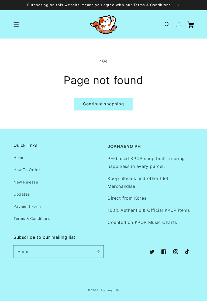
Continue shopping (103, 103)
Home (18, 157)
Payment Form (27, 206)
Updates (21, 194)
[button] (16, 24)
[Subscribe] (98, 251)
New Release (25, 182)
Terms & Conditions (31, 218)
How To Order (26, 169)
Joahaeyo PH (109, 290)
